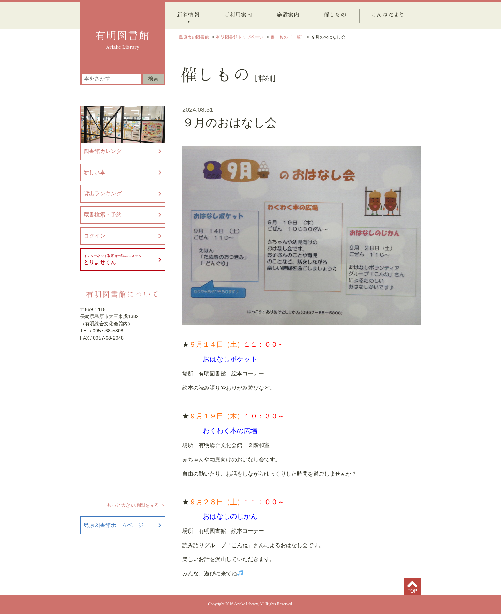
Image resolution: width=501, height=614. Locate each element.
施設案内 (288, 14)
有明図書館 (122, 35)
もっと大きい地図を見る (133, 505)
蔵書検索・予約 (103, 215)
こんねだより (388, 14)
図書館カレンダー (105, 151)
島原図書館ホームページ (113, 525)
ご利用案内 (238, 14)
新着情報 (188, 14)
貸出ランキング (103, 193)
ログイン (94, 236)
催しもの (335, 14)
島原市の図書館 (194, 37)
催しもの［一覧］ (288, 37)
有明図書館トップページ (239, 37)
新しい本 (94, 172)
